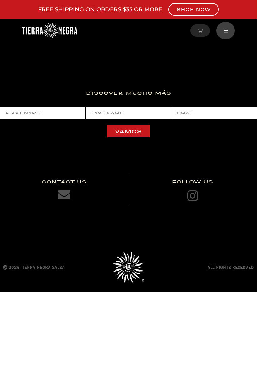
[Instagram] (192, 195)
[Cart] (200, 30)
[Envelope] (64, 195)
